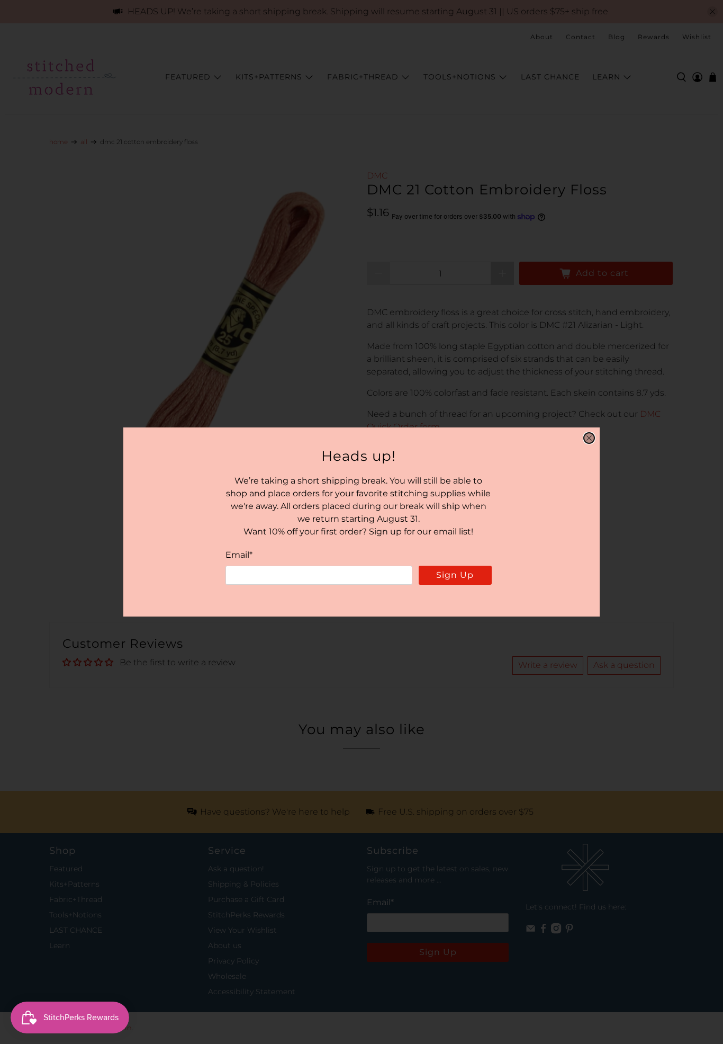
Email (238, 555)
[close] (589, 438)
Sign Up (455, 575)
